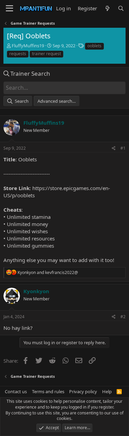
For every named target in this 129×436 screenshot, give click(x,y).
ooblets (94, 46)
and (48, 272)
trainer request (46, 54)
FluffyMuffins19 (28, 45)
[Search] (121, 8)
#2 (123, 317)
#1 (123, 148)
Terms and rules (48, 391)
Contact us (16, 391)
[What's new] (107, 8)
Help (107, 391)
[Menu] (9, 8)
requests (17, 54)
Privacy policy (83, 391)
